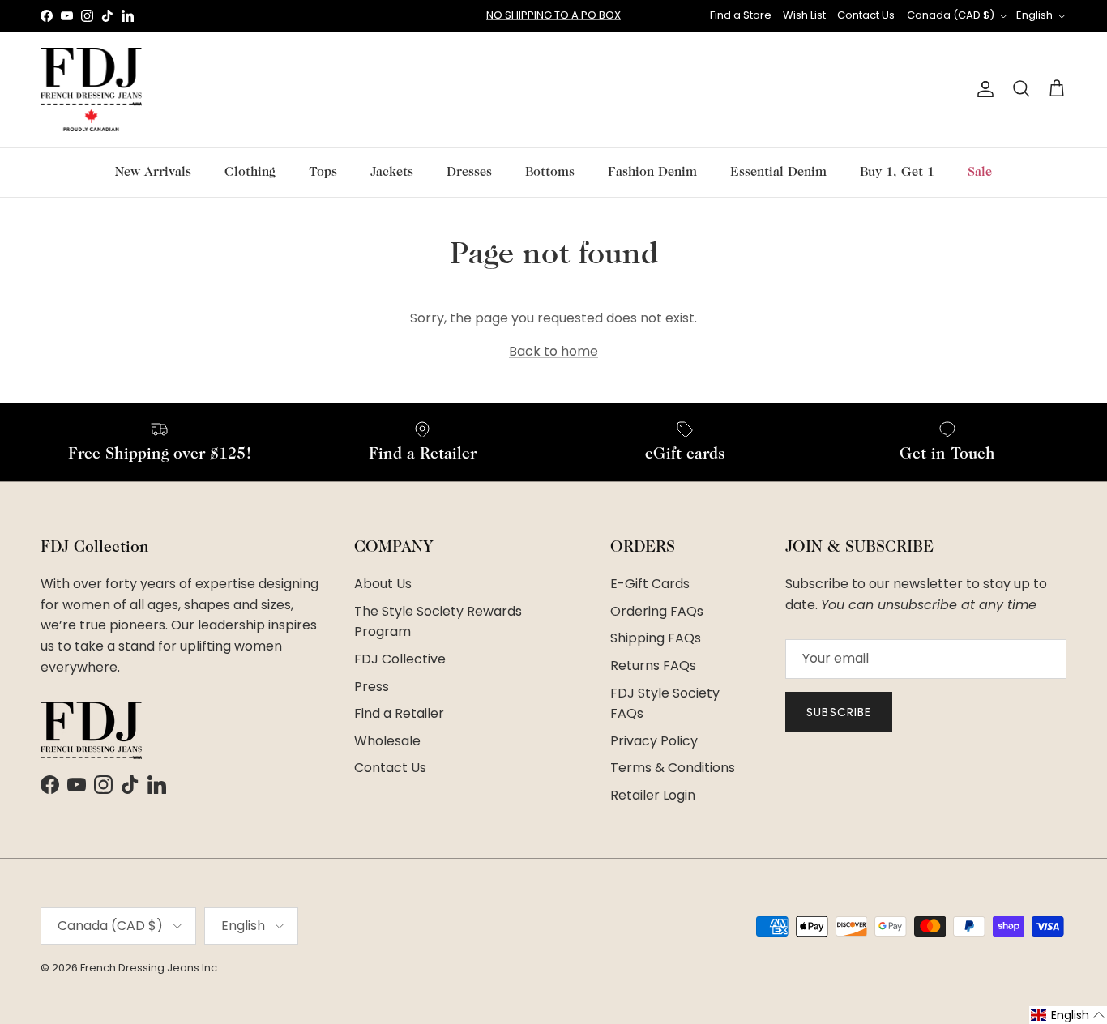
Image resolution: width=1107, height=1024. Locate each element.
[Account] (982, 89)
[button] (1068, 1015)
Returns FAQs (653, 665)
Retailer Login (652, 795)
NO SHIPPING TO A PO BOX (553, 15)
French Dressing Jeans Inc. (151, 967)
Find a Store (740, 15)
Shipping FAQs (655, 638)
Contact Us (866, 15)
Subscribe (838, 712)
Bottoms (550, 172)
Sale (980, 172)
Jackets (391, 172)
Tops (323, 172)
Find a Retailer (399, 713)
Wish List (804, 15)
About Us (383, 583)
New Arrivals (153, 172)
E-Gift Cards (650, 583)
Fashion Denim (652, 172)
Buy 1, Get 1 (897, 172)
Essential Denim (778, 172)
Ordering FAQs (656, 611)
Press (371, 686)
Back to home (553, 351)
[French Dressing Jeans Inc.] (91, 89)
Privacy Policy (654, 741)
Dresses (469, 172)
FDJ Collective (400, 659)
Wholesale (387, 741)
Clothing (250, 172)
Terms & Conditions (672, 767)
